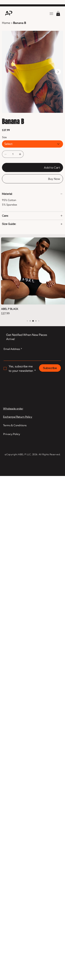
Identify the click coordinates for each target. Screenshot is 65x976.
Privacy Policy (11, 412)
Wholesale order (13, 386)
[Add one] (20, 154)
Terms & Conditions (15, 403)
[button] (58, 13)
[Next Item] (58, 72)
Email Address (13, 327)
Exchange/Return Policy (17, 394)
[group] (33, 265)
